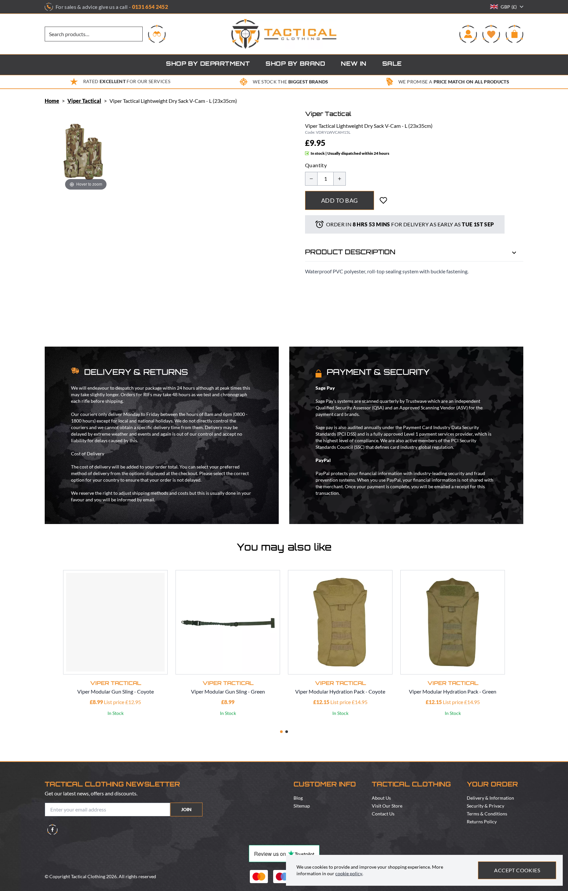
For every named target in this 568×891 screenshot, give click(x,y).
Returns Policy (482, 821)
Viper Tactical (84, 101)
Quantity (316, 165)
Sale (392, 64)
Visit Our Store (387, 806)
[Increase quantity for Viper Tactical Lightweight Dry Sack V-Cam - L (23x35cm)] (339, 179)
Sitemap (302, 806)
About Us (381, 798)
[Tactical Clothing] (284, 34)
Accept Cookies (517, 870)
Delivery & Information (490, 798)
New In (354, 64)
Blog (298, 798)
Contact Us (383, 813)
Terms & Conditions (487, 813)
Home (52, 101)
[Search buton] (157, 34)
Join (186, 809)
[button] (281, 731)
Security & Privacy (485, 806)
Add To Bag (339, 200)
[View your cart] (514, 34)
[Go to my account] (468, 34)
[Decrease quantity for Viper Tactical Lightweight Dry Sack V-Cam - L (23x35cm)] (311, 179)
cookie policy (348, 873)
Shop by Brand (295, 64)
